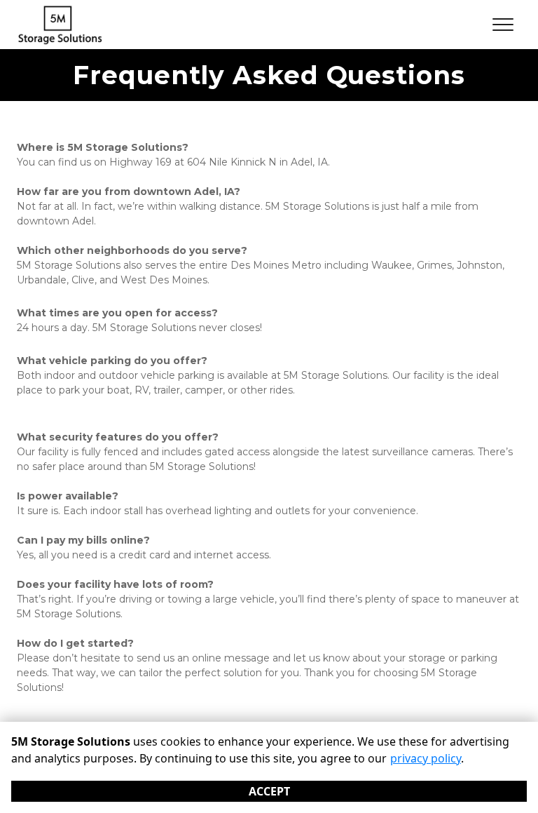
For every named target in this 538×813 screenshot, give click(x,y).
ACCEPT (269, 791)
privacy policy (425, 758)
